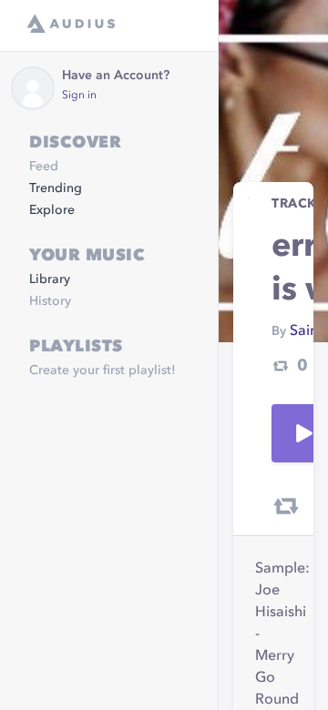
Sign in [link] (79, 95)
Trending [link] (55, 188)
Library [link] (49, 279)
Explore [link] (52, 210)
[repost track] (286, 506)
